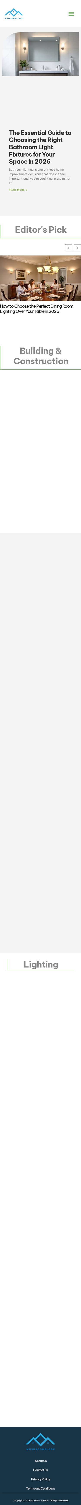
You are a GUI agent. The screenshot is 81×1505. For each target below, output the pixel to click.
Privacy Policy (40, 1479)
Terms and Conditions (40, 1488)
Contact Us (40, 1470)
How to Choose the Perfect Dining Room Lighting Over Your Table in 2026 (36, 309)
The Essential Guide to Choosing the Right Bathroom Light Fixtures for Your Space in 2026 (40, 147)
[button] (71, 13)
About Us (41, 1461)
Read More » (18, 189)
